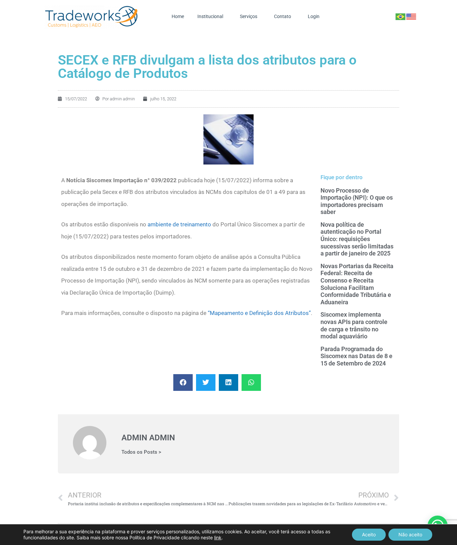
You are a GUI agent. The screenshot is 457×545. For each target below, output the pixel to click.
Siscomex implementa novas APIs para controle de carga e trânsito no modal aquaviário (354, 325)
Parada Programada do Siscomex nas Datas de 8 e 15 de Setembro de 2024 (356, 356)
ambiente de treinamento (179, 224)
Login (313, 16)
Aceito (369, 534)
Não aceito (410, 534)
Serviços (248, 16)
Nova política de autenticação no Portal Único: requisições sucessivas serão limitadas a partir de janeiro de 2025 (357, 239)
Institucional (210, 16)
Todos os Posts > (141, 452)
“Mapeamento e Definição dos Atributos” (259, 313)
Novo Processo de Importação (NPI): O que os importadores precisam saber (357, 201)
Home (178, 16)
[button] (183, 382)
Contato (282, 16)
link (217, 537)
